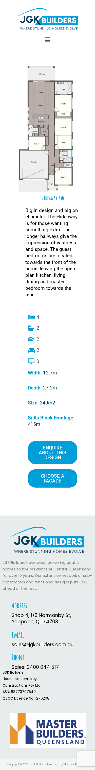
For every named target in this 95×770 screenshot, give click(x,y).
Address (19, 605)
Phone (18, 657)
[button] (47, 40)
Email (18, 634)
